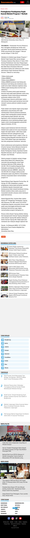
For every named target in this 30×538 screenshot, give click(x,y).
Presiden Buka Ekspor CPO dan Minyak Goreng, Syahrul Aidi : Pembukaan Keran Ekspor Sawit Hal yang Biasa (13, 488)
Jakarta (7, 346)
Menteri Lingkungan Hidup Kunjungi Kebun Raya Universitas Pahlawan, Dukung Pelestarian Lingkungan (16, 406)
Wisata (6, 367)
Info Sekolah (4, 507)
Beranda (2, 8)
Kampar (7, 350)
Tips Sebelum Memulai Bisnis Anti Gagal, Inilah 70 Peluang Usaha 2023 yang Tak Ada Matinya (14, 482)
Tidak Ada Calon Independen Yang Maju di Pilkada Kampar (14, 443)
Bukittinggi (4, 505)
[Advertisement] (15, 318)
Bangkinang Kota (19, 503)
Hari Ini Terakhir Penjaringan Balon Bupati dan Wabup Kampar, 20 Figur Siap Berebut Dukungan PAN (14, 449)
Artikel (6, 8)
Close (15, 508)
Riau (6, 364)
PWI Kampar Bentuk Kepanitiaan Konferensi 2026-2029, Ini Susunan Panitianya (16, 414)
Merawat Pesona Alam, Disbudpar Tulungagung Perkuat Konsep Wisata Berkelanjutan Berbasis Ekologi (14, 387)
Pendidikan (7, 357)
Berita (6, 343)
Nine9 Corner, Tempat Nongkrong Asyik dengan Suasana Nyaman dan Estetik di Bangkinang (15, 396)
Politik (6, 360)
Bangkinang (8, 339)
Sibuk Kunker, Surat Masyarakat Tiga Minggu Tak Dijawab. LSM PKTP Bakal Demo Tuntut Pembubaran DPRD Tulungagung (15, 377)
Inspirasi (17, 507)
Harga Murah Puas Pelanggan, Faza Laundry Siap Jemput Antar (15, 494)
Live (22, 2)
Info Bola (17, 505)
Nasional (7, 353)
